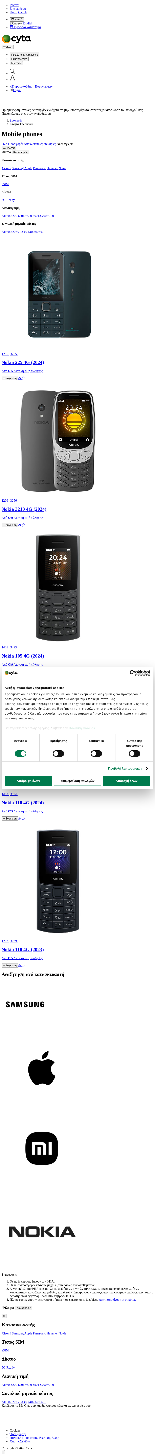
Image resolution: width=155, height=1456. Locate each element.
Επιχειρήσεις (18, 8)
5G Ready (8, 200)
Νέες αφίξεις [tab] (65, 144)
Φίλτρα (10, 147)
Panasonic (39, 168)
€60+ (42, 232)
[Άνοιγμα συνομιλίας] (3, 1452)
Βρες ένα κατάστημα (27, 27)
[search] (12, 73)
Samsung (18, 168)
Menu (9, 47)
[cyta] (17, 43)
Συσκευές (16, 120)
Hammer (52, 168)
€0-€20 (11, 232)
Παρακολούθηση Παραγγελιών (32, 86)
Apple (28, 168)
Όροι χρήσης (18, 1434)
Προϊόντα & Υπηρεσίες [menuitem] (24, 54)
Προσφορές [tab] (15, 144)
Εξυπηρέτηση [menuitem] (19, 58)
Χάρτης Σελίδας (20, 1441)
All (4, 216)
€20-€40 (21, 232)
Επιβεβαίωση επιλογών (77, 780)
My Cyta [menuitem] (16, 63)
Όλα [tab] (4, 144)
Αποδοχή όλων (126, 780)
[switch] (58, 753)
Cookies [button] (15, 1430)
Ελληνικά (16, 19)
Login (17, 90)
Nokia (62, 168)
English (27, 23)
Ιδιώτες (14, 5)
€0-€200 (11, 216)
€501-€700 (40, 216)
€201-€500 (25, 216)
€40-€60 (33, 232)
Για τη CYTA (18, 12)
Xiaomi (6, 168)
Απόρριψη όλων (28, 780)
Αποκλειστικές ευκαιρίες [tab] (40, 144)
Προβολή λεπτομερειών (125, 768)
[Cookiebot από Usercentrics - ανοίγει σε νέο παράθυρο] (132, 673)
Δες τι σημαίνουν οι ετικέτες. (117, 1299)
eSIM (5, 184)
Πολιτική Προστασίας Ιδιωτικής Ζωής (34, 1437)
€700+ (51, 216)
